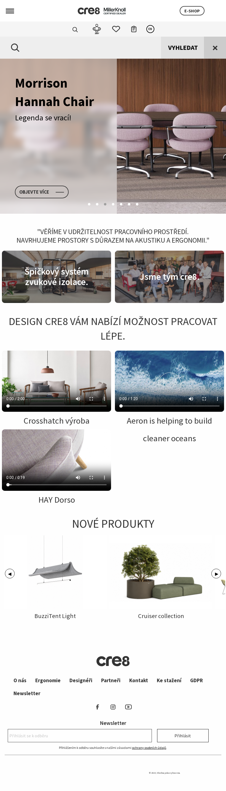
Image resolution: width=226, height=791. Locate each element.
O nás (20, 680)
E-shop (192, 10)
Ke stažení (169, 680)
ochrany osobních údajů (149, 748)
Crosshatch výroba (56, 420)
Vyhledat (183, 47)
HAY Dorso (56, 499)
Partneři (110, 680)
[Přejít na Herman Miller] (115, 10)
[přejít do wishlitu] (115, 27)
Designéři (80, 680)
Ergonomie (48, 680)
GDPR (196, 680)
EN (150, 29)
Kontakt (138, 680)
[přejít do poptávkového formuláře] (134, 27)
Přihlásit (182, 735)
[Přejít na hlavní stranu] (89, 10)
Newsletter (27, 693)
